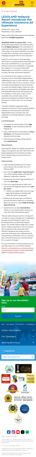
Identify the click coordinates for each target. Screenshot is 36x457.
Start (2, 324)
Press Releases (30, 324)
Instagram (21, 252)
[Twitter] (22, 432)
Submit (18, 316)
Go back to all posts (10, 11)
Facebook (11, 252)
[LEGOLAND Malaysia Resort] (9, 432)
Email (3, 306)
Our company (10, 324)
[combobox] (18, 357)
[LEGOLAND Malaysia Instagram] (13, 432)
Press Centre (20, 324)
